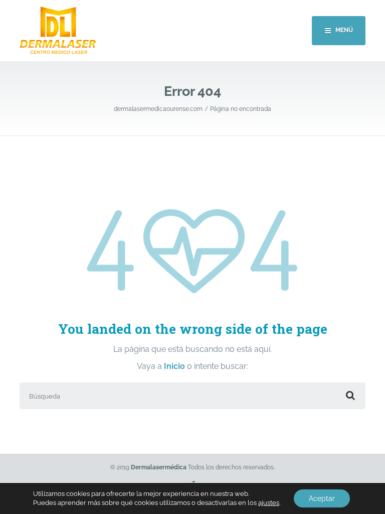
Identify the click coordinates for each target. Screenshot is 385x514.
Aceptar (322, 498)
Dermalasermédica (158, 467)
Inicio (175, 366)
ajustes (268, 502)
